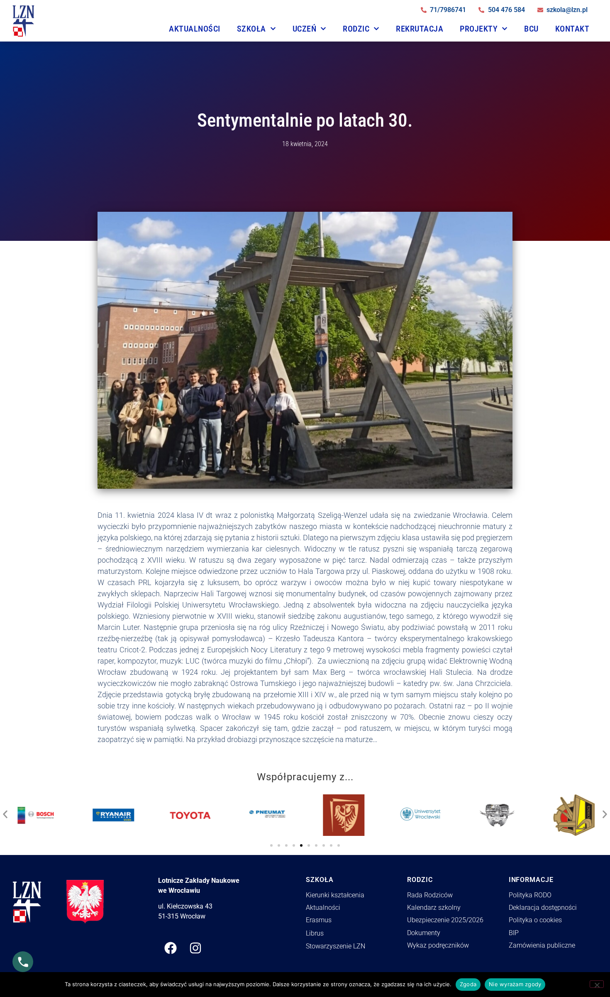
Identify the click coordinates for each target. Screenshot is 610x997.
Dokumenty (423, 933)
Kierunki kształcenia (335, 895)
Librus (315, 933)
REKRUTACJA (419, 29)
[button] (5, 812)
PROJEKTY (479, 29)
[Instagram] (195, 948)
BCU (531, 29)
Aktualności (194, 29)
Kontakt (572, 29)
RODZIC (356, 29)
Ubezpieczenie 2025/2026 (445, 920)
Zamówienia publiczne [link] (542, 945)
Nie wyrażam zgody (515, 984)
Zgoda (468, 984)
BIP (514, 933)
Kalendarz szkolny (434, 907)
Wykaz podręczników (438, 945)
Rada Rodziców (430, 895)
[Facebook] (170, 948)
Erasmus (319, 920)
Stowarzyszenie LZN (335, 946)
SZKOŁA (251, 29)
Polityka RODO (530, 895)
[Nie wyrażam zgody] (597, 984)
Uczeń (305, 29)
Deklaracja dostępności (543, 907)
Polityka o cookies (535, 920)
